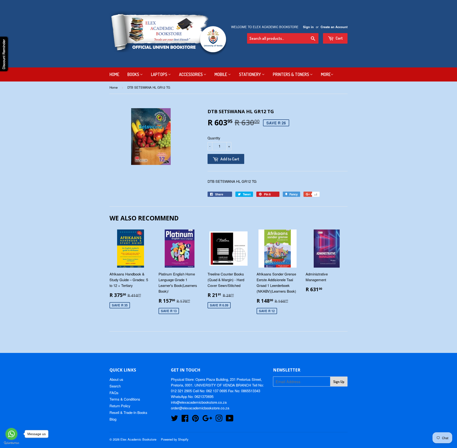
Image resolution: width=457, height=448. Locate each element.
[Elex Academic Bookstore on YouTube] (229, 419)
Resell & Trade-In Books (128, 412)
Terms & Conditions (124, 399)
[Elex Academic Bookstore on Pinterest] (195, 419)
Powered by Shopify (175, 439)
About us (116, 379)
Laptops (159, 74)
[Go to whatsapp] (11, 434)
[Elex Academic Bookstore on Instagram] (219, 419)
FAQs (114, 392)
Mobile (221, 74)
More (326, 74)
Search (115, 385)
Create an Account (334, 27)
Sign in (308, 27)
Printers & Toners (291, 74)
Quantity (214, 138)
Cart (339, 38)
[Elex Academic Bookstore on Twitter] (174, 419)
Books (133, 74)
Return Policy (119, 405)
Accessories (191, 74)
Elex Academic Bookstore (138, 439)
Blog (112, 419)
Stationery (250, 74)
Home (114, 74)
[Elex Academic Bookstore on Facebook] (185, 419)
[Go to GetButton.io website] (11, 443)
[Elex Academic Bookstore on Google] (207, 419)
